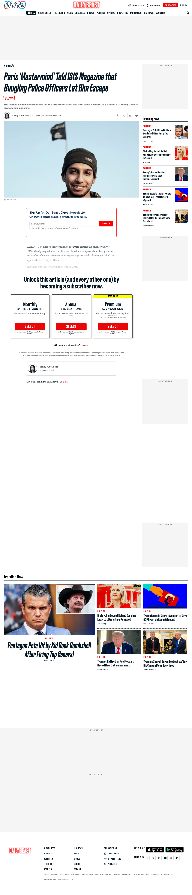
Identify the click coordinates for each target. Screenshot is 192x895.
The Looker (59, 13)
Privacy (89, 875)
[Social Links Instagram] (159, 859)
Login (85, 345)
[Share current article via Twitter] (123, 115)
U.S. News (148, 13)
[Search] (188, 12)
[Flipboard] (177, 859)
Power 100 (122, 13)
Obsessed (80, 13)
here (65, 381)
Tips (62, 875)
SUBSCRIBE (170, 5)
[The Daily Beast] (86, 5)
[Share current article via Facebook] (117, 115)
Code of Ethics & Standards (107, 875)
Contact (54, 875)
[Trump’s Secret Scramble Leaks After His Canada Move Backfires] (181, 222)
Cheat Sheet (44, 13)
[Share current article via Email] (130, 115)
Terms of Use (61, 228)
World (77, 859)
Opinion (111, 13)
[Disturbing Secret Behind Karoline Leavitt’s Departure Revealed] (181, 159)
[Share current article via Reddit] (136, 115)
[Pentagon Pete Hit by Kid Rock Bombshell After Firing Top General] (181, 137)
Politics (100, 13)
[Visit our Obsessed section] (25, 5)
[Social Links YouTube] (165, 859)
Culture (78, 864)
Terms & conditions (140, 875)
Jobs (67, 875)
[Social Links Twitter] (153, 859)
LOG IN (183, 5)
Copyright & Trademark (162, 875)
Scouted (160, 13)
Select (30, 327)
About (46, 875)
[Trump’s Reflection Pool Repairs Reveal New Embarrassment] (181, 180)
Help (83, 875)
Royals (90, 13)
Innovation (135, 13)
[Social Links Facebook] (147, 859)
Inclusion (126, 875)
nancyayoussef (48, 370)
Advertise (75, 875)
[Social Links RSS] (171, 859)
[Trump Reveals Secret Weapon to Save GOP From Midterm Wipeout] (181, 201)
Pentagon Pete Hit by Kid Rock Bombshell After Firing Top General (49, 650)
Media (70, 13)
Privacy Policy (74, 228)
